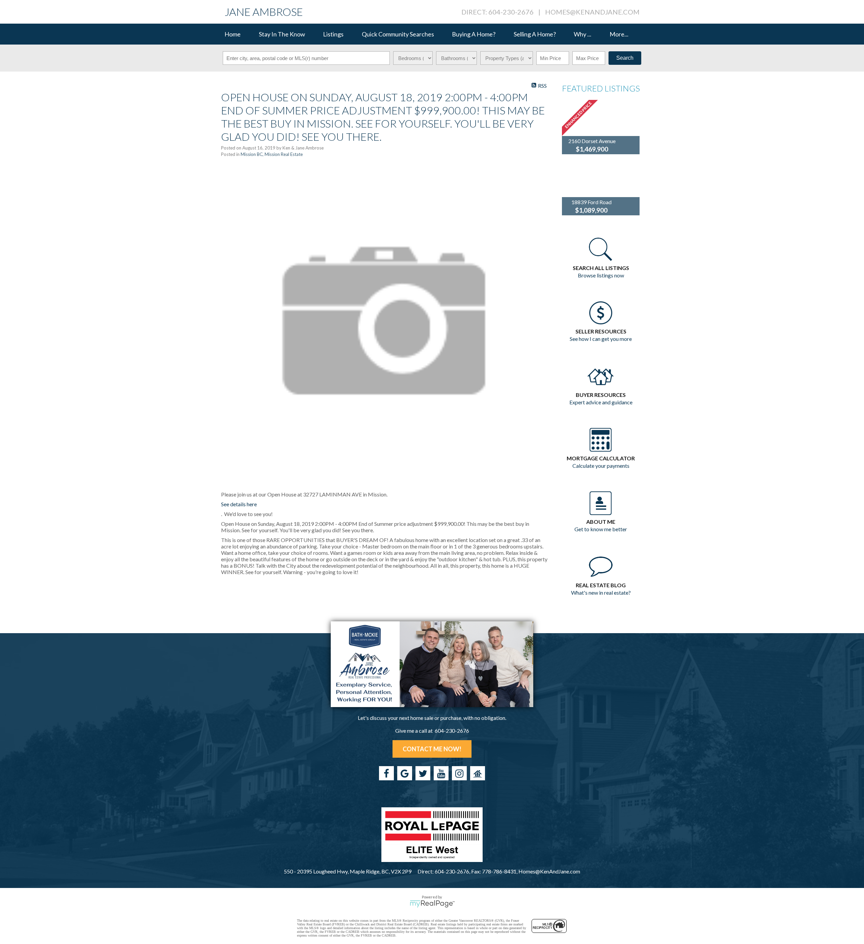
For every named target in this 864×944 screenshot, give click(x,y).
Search (624, 58)
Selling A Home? (535, 34)
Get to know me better (600, 529)
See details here (239, 504)
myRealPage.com (432, 904)
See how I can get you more (601, 338)
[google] (404, 773)
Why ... (582, 34)
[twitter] (422, 773)
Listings (333, 34)
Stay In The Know (282, 34)
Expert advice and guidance (600, 402)
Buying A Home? (473, 34)
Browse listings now (601, 275)
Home (232, 34)
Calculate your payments (600, 465)
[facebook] (386, 773)
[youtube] (441, 773)
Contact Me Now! (432, 749)
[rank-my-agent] (477, 773)
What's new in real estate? (601, 592)
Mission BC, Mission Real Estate (272, 154)
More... (619, 34)
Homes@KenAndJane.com (592, 12)
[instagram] (459, 773)
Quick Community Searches (398, 34)
